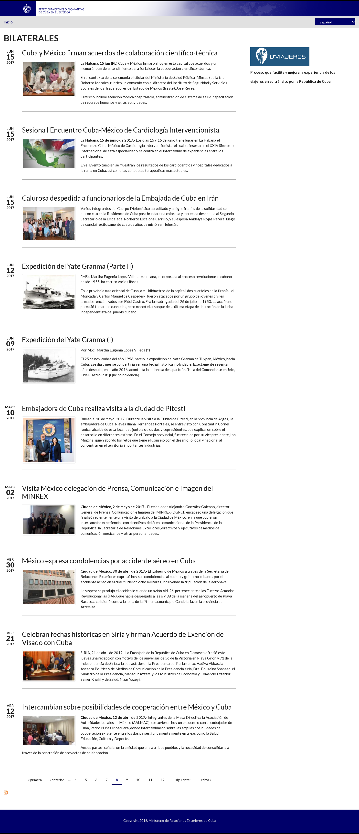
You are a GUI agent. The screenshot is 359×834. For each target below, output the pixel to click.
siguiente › (183, 780)
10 (138, 780)
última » (205, 780)
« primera (35, 780)
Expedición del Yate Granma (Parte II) (77, 266)
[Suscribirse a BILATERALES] (120, 792)
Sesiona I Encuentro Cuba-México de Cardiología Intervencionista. (121, 130)
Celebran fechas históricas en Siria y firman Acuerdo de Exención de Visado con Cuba (123, 638)
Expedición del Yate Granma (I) (67, 339)
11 (150, 780)
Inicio (8, 22)
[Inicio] (53, 8)
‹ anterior (57, 780)
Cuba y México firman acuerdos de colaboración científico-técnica (120, 53)
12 (163, 780)
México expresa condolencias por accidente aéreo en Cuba (109, 560)
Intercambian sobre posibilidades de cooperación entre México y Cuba (127, 707)
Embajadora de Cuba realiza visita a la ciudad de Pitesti (103, 408)
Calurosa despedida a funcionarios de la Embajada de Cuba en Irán (120, 198)
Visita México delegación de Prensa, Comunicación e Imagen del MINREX (117, 492)
